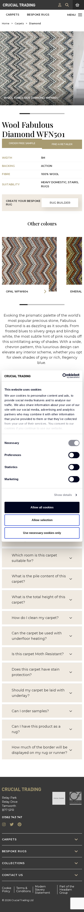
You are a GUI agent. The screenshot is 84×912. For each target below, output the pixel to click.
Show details (63, 494)
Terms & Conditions (23, 889)
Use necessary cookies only (42, 532)
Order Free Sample (22, 143)
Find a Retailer (62, 144)
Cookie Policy (6, 889)
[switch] (74, 455)
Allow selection (42, 520)
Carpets (12, 14)
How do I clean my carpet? (35, 618)
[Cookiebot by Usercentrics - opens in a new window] (62, 375)
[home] (19, 5)
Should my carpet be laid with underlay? (38, 693)
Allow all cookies (42, 507)
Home (5, 23)
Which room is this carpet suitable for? (34, 558)
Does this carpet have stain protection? (36, 672)
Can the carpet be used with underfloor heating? (37, 636)
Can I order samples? (30, 711)
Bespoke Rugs (38, 14)
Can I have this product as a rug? (36, 729)
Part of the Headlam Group (66, 889)
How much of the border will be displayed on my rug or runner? (39, 750)
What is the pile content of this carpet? (39, 579)
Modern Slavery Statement (42, 889)
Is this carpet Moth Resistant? (38, 654)
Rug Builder (60, 202)
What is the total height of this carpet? (38, 600)
